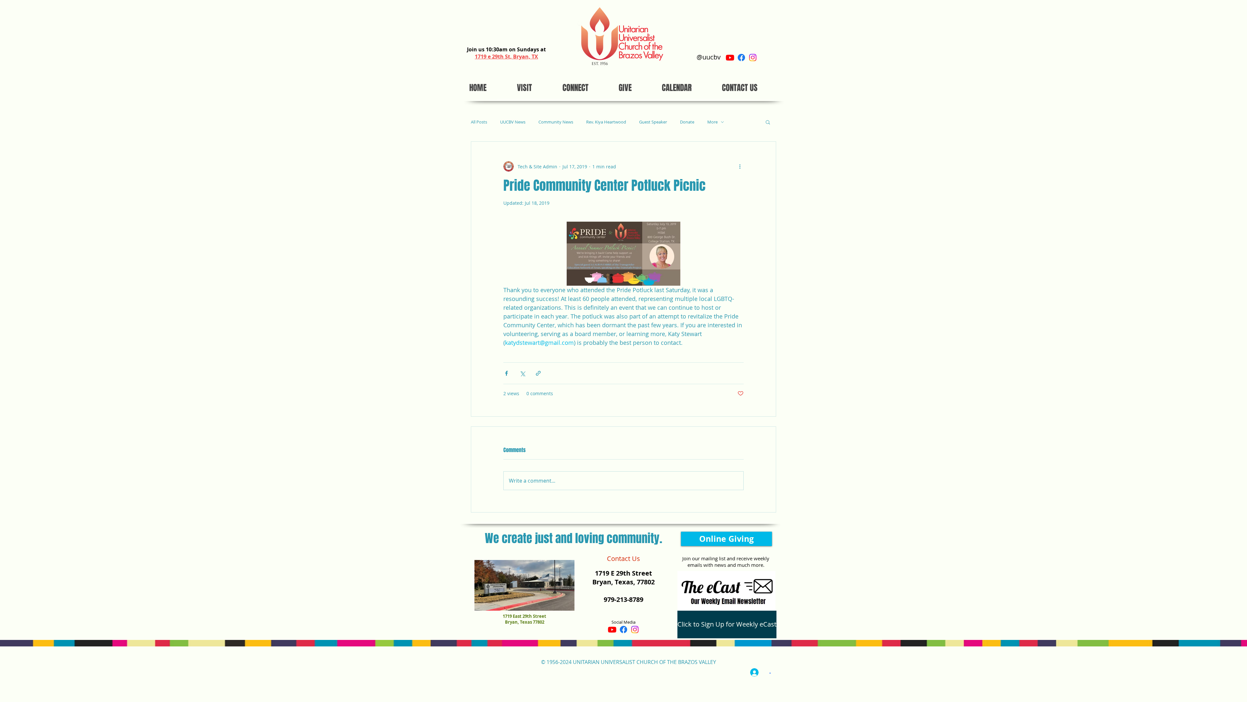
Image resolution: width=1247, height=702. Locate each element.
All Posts (479, 122)
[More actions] (740, 166)
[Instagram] (753, 57)
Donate (687, 122)
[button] (768, 121)
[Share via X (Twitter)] (522, 373)
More (712, 122)
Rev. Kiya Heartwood (606, 122)
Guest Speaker (653, 122)
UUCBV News (512, 122)
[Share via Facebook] (506, 373)
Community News (555, 122)
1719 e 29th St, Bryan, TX (506, 56)
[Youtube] (730, 57)
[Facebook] (741, 57)
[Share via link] (538, 373)
